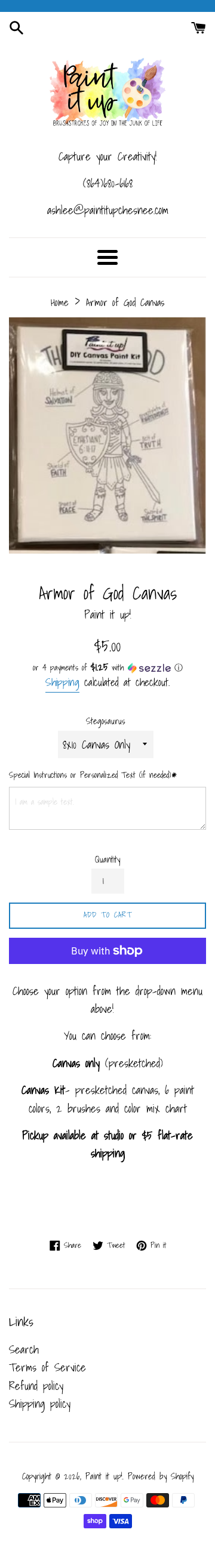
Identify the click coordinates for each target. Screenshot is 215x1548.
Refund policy (36, 1386)
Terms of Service (47, 1367)
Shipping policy (39, 1404)
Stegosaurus (105, 721)
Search (24, 1349)
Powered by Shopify (161, 1476)
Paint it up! (103, 1476)
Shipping (62, 682)
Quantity (107, 859)
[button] (107, 667)
